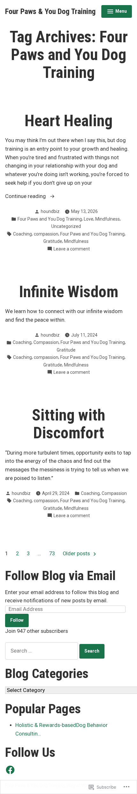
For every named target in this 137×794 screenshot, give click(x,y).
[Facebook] (10, 770)
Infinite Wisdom (68, 292)
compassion (46, 233)
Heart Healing (68, 121)
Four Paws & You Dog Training (50, 11)
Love (88, 219)
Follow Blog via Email (60, 575)
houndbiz (50, 211)
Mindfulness (107, 219)
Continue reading (26, 197)
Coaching (22, 233)
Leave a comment (72, 249)
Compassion (46, 342)
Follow (17, 620)
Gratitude (52, 241)
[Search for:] (42, 651)
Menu (116, 12)
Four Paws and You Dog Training (50, 219)
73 (52, 554)
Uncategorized (66, 226)
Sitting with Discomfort (68, 424)
